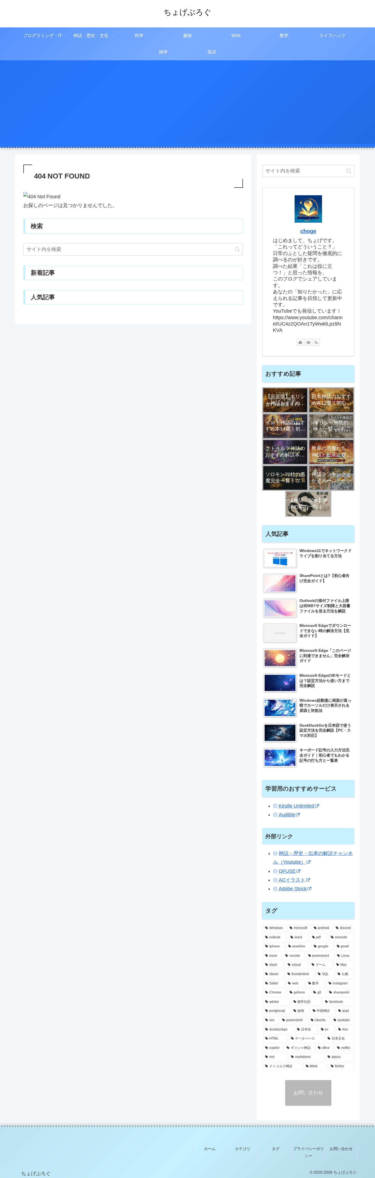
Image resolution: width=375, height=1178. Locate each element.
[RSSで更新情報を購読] (316, 342)
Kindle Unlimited (296, 806)
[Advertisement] (187, 105)
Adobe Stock (293, 889)
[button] (237, 249)
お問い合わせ (341, 1148)
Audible (287, 815)
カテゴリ (242, 1148)
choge (308, 231)
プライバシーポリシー (308, 1152)
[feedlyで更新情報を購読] (308, 342)
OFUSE (287, 871)
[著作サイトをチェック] (300, 342)
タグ (275, 1148)
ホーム (210, 1148)
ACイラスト (292, 880)
